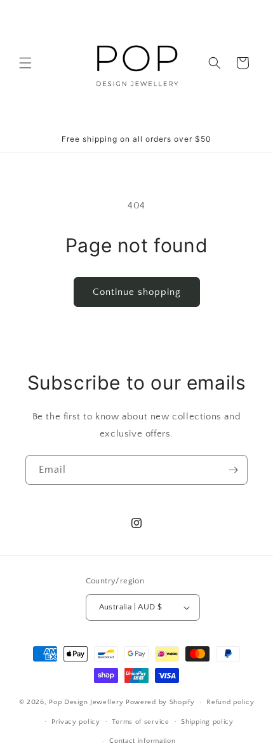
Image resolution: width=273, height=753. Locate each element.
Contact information (142, 741)
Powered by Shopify (160, 702)
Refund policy (230, 702)
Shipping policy (207, 722)
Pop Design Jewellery (87, 702)
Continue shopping (137, 292)
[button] (25, 63)
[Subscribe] (233, 470)
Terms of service (140, 722)
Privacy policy (75, 722)
